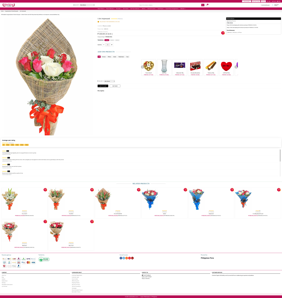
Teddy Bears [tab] (121, 56)
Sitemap (4, 282)
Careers (3, 279)
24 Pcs (112, 40)
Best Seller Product (256, 1)
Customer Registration (77, 275)
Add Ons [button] (143, 8)
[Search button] (202, 5)
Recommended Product (77, 290)
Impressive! (211, 213)
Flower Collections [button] (110, 8)
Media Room (4, 281)
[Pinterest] (129, 258)
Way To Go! (71, 245)
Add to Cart (103, 86)
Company (4, 272)
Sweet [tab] (114, 56)
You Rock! (71, 213)
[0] (206, 5)
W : (234, 32)
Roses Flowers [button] (101, 8)
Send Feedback (147, 275)
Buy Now (115, 86)
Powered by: (204, 255)
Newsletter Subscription (7, 284)
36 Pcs (117, 40)
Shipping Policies (75, 282)
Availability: (104, 26)
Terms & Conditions (76, 286)
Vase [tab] (127, 56)
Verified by (41, 255)
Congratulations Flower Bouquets (11, 11)
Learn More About (77, 272)
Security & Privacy (76, 284)
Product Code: (103, 29)
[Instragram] (126, 258)
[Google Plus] (132, 258)
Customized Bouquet (265, 5)
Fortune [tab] (104, 56)
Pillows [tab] (109, 56)
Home (2, 11)
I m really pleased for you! (258, 213)
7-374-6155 (147, 278)
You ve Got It (24, 213)
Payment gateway (6, 255)
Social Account (124, 255)
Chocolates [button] (118, 8)
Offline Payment (75, 281)
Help (279, 1)
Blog (3, 277)
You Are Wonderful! (118, 213)
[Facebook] (121, 258)
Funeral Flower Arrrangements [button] (172, 8)
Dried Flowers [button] (160, 8)
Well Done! (24, 245)
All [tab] (99, 56)
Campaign (74, 288)
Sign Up (274, 1)
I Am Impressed (22, 11)
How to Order (75, 279)
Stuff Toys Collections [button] (134, 8)
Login (269, 1)
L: (229, 32)
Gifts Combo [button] (125, 8)
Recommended (246, 1)
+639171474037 (148, 277)
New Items (263, 1)
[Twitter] (123, 258)
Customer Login (75, 277)
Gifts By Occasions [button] (151, 8)
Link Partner (4, 286)
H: (239, 32)
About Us (4, 275)
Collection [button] (182, 8)
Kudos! (164, 213)
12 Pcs (106, 40)
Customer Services (217, 272)
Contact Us (145, 272)
